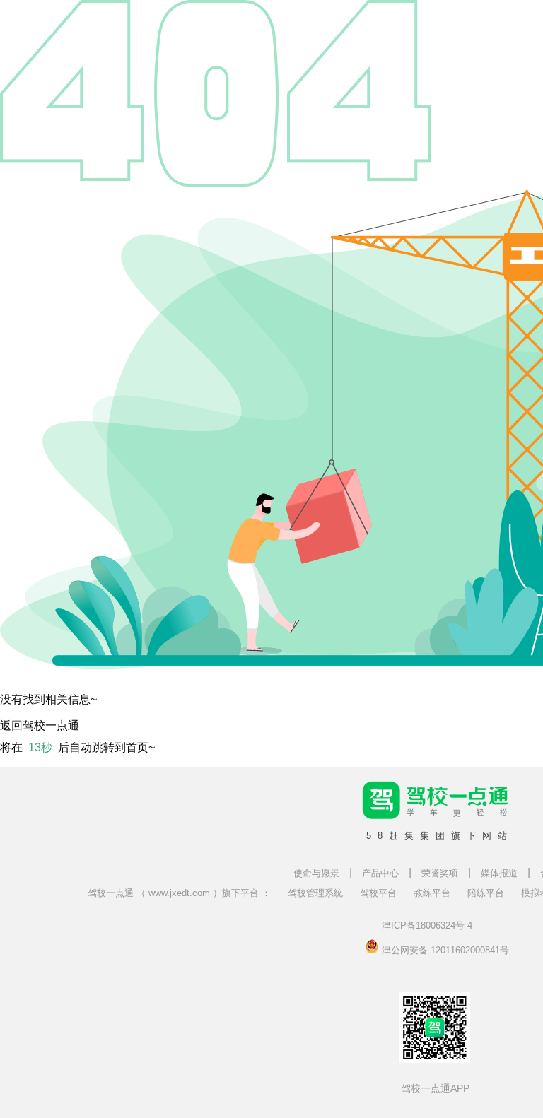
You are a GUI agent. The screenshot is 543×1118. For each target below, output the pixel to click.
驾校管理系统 (315, 893)
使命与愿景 (316, 873)
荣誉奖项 (439, 873)
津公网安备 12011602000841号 (444, 949)
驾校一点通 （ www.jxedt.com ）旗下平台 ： (179, 893)
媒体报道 (499, 873)
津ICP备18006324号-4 (427, 925)
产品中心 (380, 873)
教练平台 (432, 893)
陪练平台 (485, 893)
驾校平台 (378, 893)
